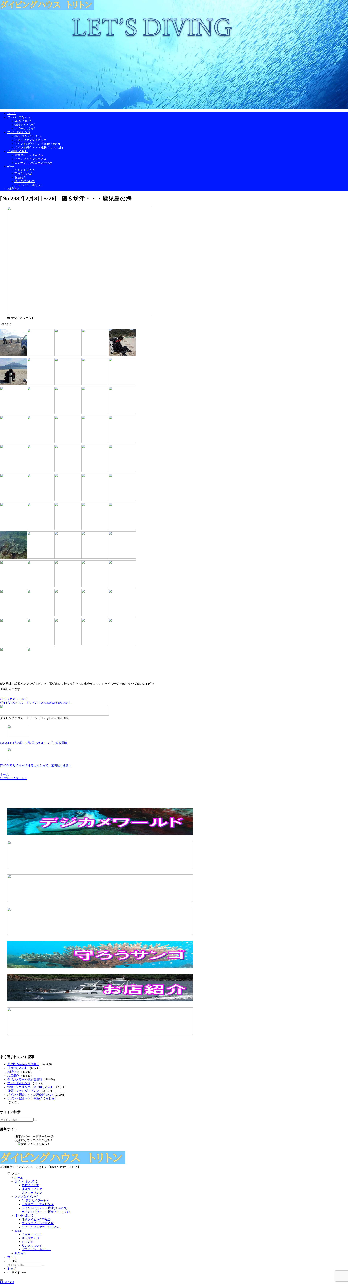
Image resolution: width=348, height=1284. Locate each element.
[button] (35, 1120)
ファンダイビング (18, 1083)
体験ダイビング (32, 1189)
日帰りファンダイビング (23, 1090)
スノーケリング (32, 1192)
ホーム (18, 1177)
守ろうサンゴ (30, 1237)
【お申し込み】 (17, 1068)
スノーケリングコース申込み (40, 1227)
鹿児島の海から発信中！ (23, 1064)
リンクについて (32, 1245)
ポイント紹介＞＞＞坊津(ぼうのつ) (30, 1094)
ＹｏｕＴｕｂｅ (32, 1234)
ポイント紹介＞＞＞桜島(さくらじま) (31, 1098)
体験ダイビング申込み (36, 1219)
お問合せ (13, 1071)
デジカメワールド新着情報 (24, 1079)
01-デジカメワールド (13, 698)
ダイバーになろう (26, 1181)
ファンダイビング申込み (38, 1223)
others (17, 1230)
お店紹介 (13, 1075)
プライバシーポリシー (36, 1249)
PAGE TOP (7, 1282)
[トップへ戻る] (1, 1280)
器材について (30, 1185)
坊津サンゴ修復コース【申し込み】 (30, 1087)
